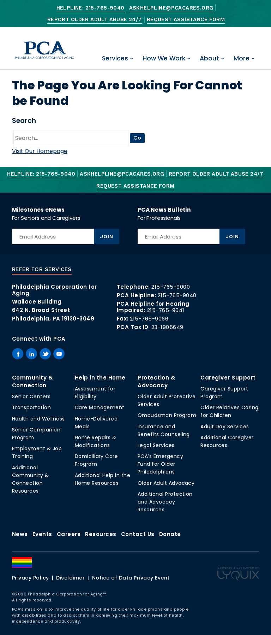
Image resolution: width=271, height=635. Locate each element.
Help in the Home (100, 377)
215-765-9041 (166, 310)
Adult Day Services (224, 426)
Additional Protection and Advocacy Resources (165, 501)
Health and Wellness (38, 418)
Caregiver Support (228, 377)
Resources (100, 534)
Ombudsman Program (167, 415)
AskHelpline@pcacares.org (171, 8)
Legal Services (156, 445)
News (20, 534)
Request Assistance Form (186, 20)
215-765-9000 (170, 286)
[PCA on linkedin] (31, 353)
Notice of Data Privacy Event (131, 577)
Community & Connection (32, 381)
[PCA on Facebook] (17, 353)
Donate (170, 534)
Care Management (100, 407)
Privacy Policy (30, 577)
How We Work (164, 58)
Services (115, 58)
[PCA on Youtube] (59, 353)
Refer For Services (42, 269)
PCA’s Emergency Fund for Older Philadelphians (160, 464)
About (209, 58)
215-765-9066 (149, 318)
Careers (69, 534)
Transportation (31, 407)
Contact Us (138, 534)
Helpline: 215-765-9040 (90, 8)
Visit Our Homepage (39, 151)
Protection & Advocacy (156, 381)
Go (137, 137)
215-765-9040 (177, 295)
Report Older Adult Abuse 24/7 (94, 20)
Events (42, 534)
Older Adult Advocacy (166, 483)
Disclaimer (70, 577)
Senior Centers (31, 396)
